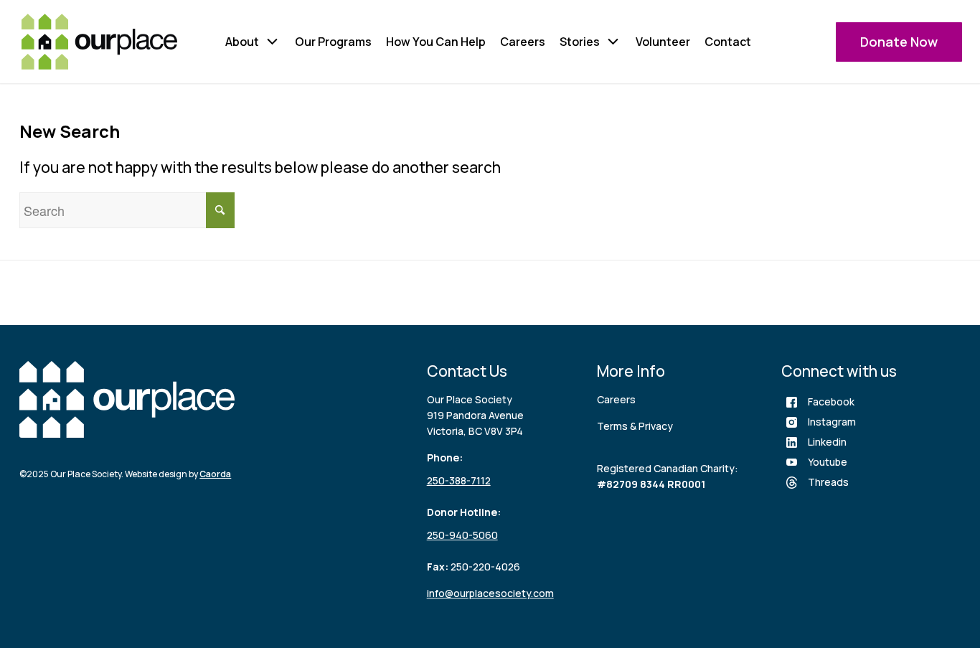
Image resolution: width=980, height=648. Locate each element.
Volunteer (663, 42)
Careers (522, 42)
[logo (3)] (99, 41)
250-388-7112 (459, 480)
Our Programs (333, 42)
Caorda (215, 474)
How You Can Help (436, 42)
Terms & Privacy (635, 426)
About (242, 42)
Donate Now (899, 41)
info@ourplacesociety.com (490, 593)
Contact (728, 42)
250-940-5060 (462, 535)
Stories (580, 42)
